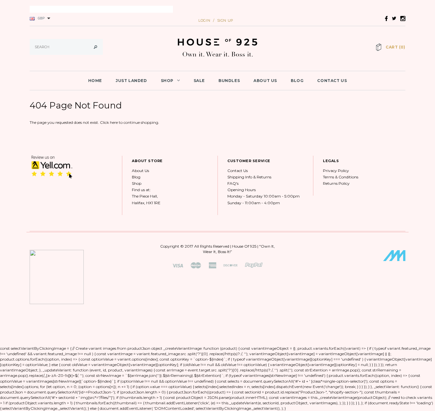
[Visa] (177, 265)
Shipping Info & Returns (249, 177)
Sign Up (225, 20)
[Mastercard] (195, 265)
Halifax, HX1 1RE (146, 202)
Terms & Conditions (340, 177)
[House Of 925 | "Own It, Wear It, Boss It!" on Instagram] (401, 18)
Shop (136, 183)
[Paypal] (254, 265)
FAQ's (233, 183)
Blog (136, 177)
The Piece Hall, (145, 196)
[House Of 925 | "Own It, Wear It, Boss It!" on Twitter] (392, 18)
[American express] (212, 265)
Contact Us (237, 170)
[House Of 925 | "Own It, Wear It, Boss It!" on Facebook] (385, 18)
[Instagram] (52, 166)
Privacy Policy (336, 170)
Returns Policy (336, 183)
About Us (140, 170)
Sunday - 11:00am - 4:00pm (253, 202)
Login (204, 20)
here (114, 122)
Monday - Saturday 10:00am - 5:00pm (263, 196)
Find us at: (141, 189)
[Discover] (231, 265)
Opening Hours (241, 189)
